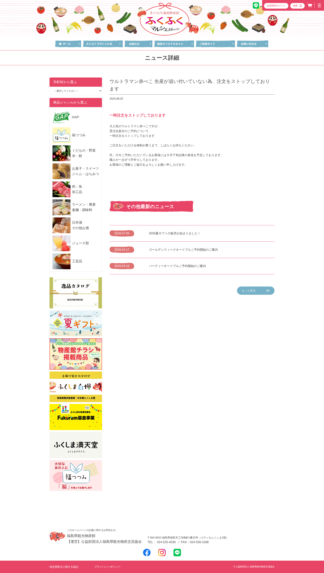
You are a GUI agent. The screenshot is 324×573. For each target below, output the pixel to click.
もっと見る (249, 290)
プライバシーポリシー (107, 566)
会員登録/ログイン (276, 5)
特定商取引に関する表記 (64, 566)
